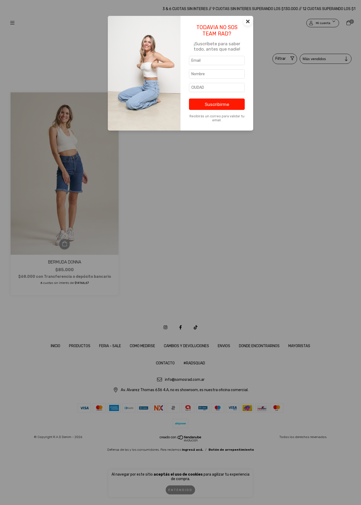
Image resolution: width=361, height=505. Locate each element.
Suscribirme (217, 104)
